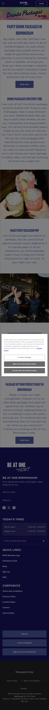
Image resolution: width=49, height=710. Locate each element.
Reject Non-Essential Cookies (24, 364)
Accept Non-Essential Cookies (24, 371)
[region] (24, 355)
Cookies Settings (24, 357)
